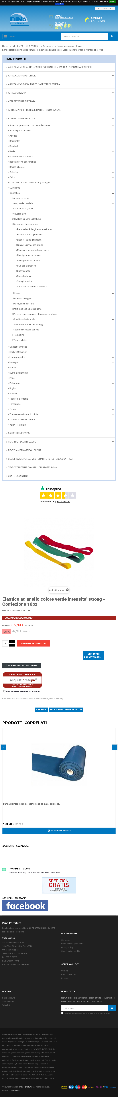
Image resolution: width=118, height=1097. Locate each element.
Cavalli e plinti (19, 214)
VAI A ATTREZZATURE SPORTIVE (66, 709)
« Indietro (41, 709)
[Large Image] (88, 1087)
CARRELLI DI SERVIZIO (19, 433)
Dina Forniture (25, 1087)
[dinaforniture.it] (19, 19)
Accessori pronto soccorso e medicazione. (30, 125)
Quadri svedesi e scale (24, 319)
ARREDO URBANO (17, 93)
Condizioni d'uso (68, 974)
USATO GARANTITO (18, 476)
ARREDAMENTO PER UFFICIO (22, 75)
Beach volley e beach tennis (23, 162)
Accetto (112, 1)
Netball (13, 367)
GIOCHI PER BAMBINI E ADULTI (22, 442)
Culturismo (15, 188)
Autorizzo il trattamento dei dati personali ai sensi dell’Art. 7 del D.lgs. (87, 1013)
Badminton (15, 141)
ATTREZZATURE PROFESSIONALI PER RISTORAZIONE (34, 110)
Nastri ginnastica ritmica (29, 255)
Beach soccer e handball (21, 156)
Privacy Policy (67, 947)
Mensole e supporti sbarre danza (33, 250)
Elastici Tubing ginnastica (29, 240)
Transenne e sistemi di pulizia (24, 414)
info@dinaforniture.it (64, 18)
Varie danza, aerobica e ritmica (32, 286)
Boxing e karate (17, 167)
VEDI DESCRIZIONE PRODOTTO (18, 618)
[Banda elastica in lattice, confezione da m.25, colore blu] (59, 764)
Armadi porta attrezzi (20, 130)
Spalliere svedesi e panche (26, 329)
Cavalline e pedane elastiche (27, 219)
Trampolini (18, 335)
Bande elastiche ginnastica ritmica (35, 229)
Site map (65, 978)
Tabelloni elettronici (19, 399)
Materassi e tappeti (22, 298)
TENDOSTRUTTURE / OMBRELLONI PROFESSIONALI (33, 467)
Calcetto (14, 172)
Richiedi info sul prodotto (22, 665)
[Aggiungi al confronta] (113, 734)
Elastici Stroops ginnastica (30, 234)
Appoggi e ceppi (21, 198)
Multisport (14, 362)
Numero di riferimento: (12, 611)
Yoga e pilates (20, 340)
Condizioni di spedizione (72, 944)
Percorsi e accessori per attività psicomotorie (35, 314)
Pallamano (15, 383)
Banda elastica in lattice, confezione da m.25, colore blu (31, 804)
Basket (13, 151)
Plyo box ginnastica (26, 266)
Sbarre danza (23, 271)
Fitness (16, 293)
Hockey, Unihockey (18, 352)
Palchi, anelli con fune (23, 303)
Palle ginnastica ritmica (28, 260)
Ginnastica (15, 193)
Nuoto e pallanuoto (19, 373)
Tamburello (15, 404)
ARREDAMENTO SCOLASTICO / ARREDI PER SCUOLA (34, 84)
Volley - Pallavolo (18, 425)
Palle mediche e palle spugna (27, 309)
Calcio (12, 177)
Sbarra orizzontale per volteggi (28, 324)
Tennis (13, 409)
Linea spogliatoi (17, 357)
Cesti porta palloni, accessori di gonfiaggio (30, 182)
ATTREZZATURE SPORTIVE (21, 118)
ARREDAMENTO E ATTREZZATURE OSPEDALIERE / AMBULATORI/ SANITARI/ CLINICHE (50, 67)
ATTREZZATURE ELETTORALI (22, 101)
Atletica (13, 136)
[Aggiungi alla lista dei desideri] (113, 730)
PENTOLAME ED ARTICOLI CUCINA (24, 450)
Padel (12, 378)
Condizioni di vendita (70, 951)
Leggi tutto (59, 4)
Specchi (13, 393)
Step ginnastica (24, 281)
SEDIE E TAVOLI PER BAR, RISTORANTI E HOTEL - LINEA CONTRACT (40, 459)
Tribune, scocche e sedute (22, 419)
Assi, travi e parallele (23, 203)
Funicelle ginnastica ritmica (30, 245)
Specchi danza (24, 276)
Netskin (16, 1090)
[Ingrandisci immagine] (113, 738)
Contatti (64, 971)
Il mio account (8, 998)
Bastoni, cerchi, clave (23, 208)
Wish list (6, 1005)
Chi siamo (65, 940)
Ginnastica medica (18, 347)
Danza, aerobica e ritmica (25, 224)
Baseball (14, 146)
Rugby (13, 388)
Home (5, 46)
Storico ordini (8, 1001)
